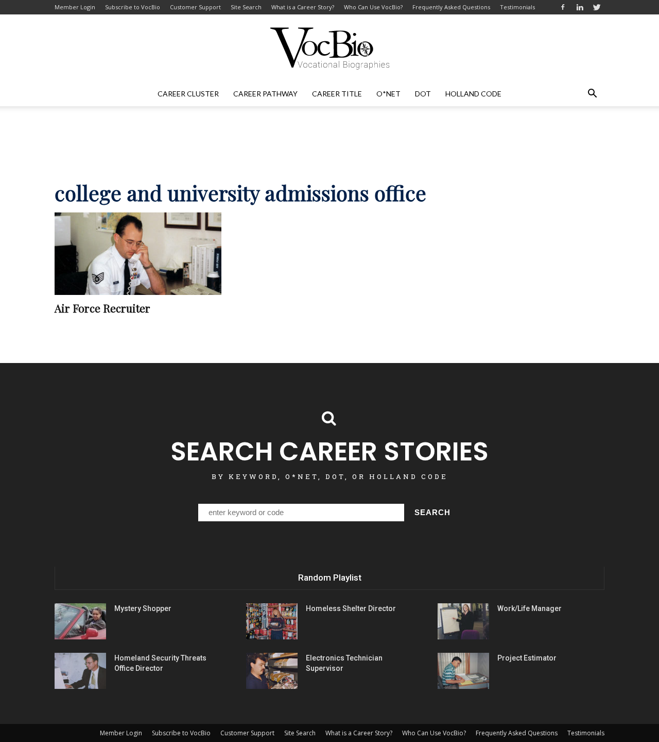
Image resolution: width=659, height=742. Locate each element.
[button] (592, 93)
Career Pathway (265, 93)
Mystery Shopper (142, 608)
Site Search (246, 7)
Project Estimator (527, 658)
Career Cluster (188, 93)
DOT (423, 93)
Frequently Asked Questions (451, 7)
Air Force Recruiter (102, 308)
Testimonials (517, 7)
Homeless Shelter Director (351, 608)
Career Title (337, 93)
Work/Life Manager (529, 608)
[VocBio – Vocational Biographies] (329, 48)
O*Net (388, 93)
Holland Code (473, 93)
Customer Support (195, 7)
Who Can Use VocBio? (373, 7)
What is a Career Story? (302, 7)
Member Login (75, 7)
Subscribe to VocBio (132, 7)
